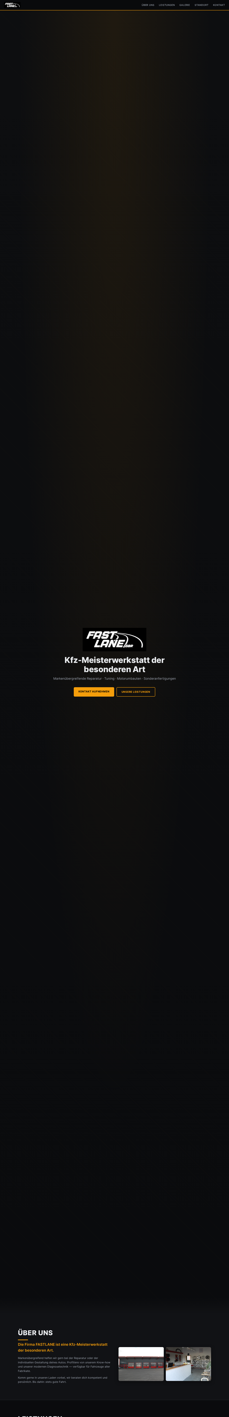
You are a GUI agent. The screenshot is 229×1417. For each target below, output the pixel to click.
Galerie (184, 5)
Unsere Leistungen (136, 691)
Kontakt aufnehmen (93, 691)
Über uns (148, 5)
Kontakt (219, 5)
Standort (201, 5)
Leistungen (167, 5)
